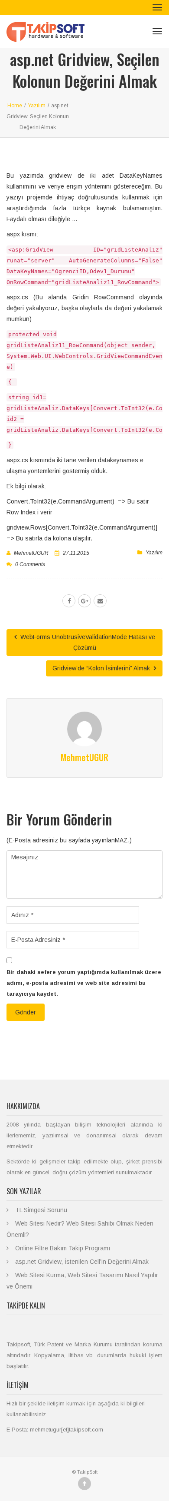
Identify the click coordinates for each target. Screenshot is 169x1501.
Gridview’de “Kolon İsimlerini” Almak (102, 668)
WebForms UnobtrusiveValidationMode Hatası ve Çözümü (87, 642)
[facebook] (68, 600)
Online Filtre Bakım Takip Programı (62, 1248)
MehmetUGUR (31, 553)
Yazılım (154, 553)
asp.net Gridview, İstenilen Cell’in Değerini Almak (82, 1261)
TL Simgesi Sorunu (41, 1209)
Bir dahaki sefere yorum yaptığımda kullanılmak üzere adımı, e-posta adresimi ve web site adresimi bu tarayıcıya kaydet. (83, 983)
